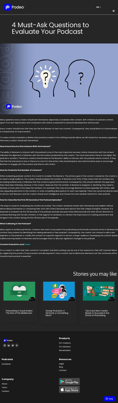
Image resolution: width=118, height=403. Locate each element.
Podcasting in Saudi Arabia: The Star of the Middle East (19, 312)
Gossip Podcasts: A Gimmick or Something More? (57, 313)
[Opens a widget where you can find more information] (109, 399)
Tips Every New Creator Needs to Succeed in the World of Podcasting (97, 313)
